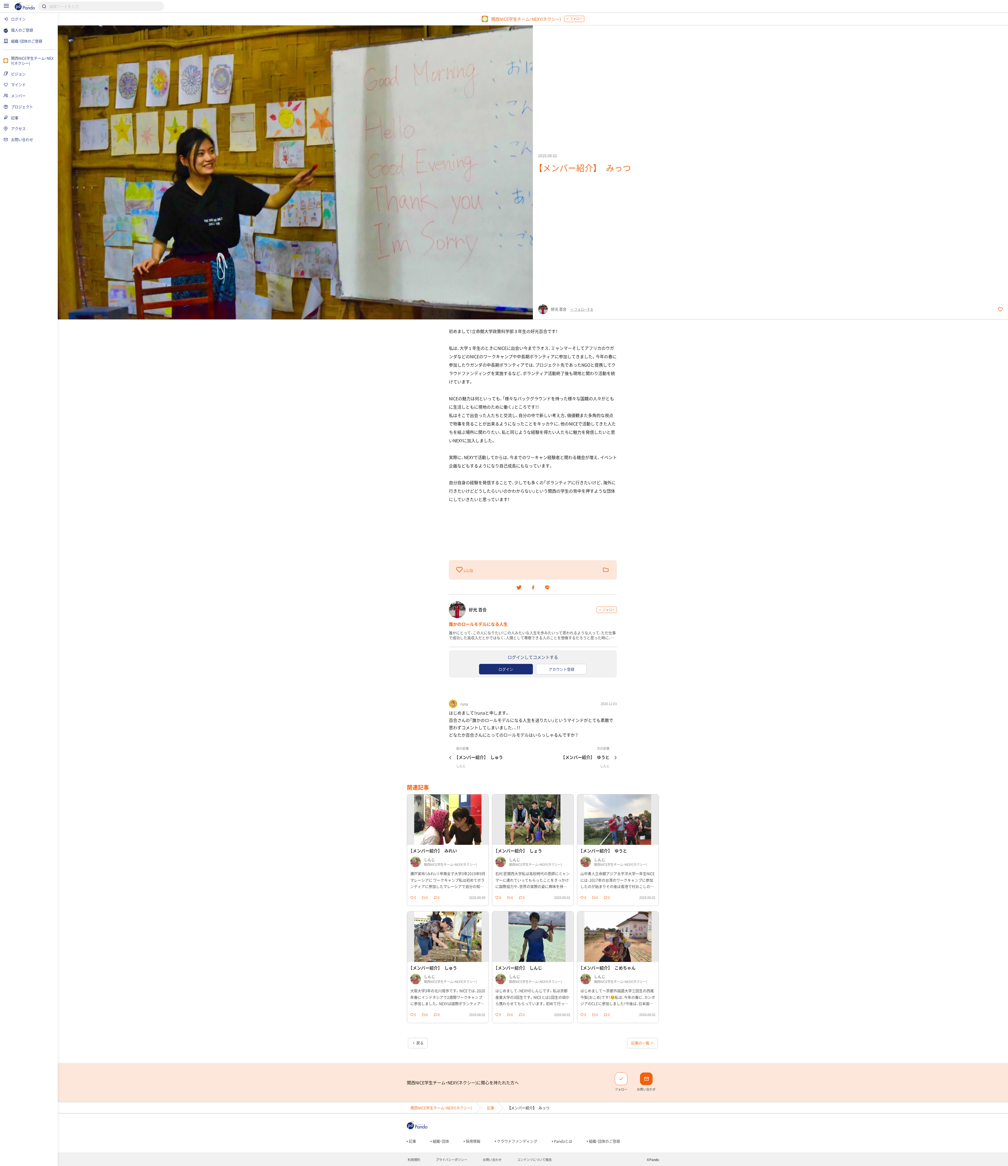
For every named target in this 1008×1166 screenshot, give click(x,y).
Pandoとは (562, 1141)
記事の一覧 (640, 1042)
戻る (420, 1042)
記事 (490, 1107)
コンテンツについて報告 (534, 1159)
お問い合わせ (492, 1159)
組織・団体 (440, 1141)
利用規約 (413, 1159)
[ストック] (605, 570)
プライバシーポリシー (451, 1159)
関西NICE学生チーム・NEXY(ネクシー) (441, 1107)
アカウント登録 (561, 669)
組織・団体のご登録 (604, 1141)
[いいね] (460, 569)
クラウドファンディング (516, 1141)
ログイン (505, 669)
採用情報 (472, 1141)
